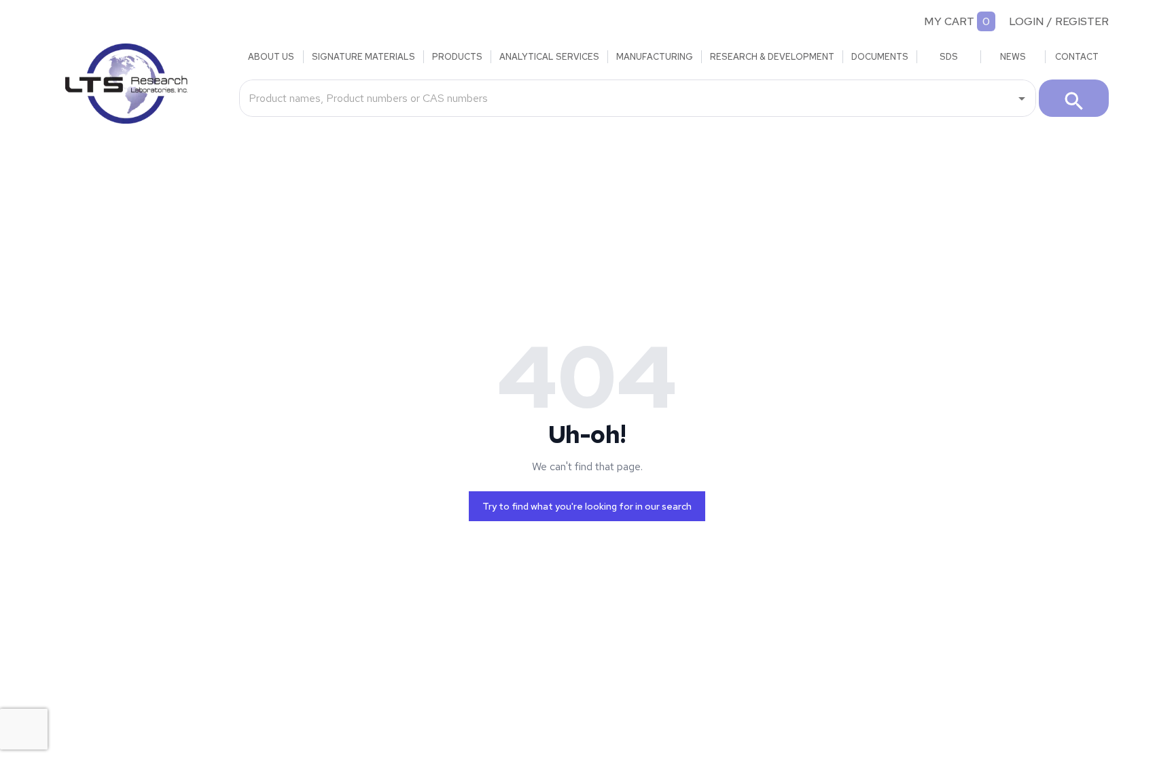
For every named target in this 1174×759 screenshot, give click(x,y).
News (1013, 57)
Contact (1077, 57)
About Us (271, 57)
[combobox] (627, 98)
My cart (949, 21)
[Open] (1021, 98)
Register (1082, 21)
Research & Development (772, 57)
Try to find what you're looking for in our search (587, 506)
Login (1026, 21)
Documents (879, 57)
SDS (949, 57)
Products (457, 57)
